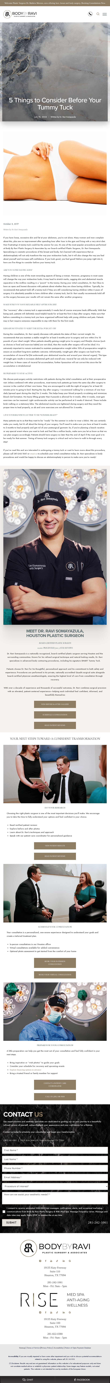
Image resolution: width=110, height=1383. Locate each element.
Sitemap (22, 1348)
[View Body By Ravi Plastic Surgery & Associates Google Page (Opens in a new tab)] (70, 1261)
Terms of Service (33, 1348)
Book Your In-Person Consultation (55, 962)
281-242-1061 (98, 1222)
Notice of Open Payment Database (78, 1348)
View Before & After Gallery (55, 704)
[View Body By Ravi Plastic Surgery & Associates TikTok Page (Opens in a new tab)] (57, 1261)
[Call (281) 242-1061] (90, 14)
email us (33, 454)
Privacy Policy (46, 1348)
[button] (105, 14)
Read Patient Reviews (55, 725)
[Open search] (98, 14)
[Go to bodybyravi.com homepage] (29, 14)
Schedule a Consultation (55, 715)
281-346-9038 (70, 1359)
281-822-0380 (55, 1333)
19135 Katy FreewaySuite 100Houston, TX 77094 (55, 1323)
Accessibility (58, 1348)
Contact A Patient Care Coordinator (55, 1084)
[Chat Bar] (55, 1379)
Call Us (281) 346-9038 (55, 1097)
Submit (11, 1223)
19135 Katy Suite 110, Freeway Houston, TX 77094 (42, 1140)
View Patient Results (55, 846)
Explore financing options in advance (25, 1070)
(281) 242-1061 (10, 1140)
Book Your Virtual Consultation (55, 975)
